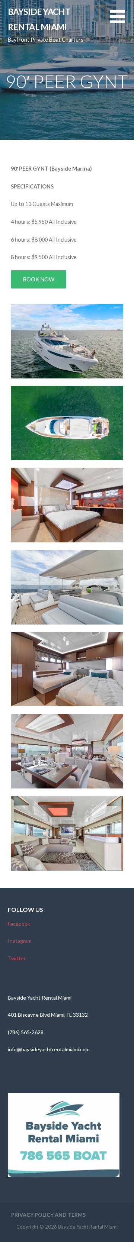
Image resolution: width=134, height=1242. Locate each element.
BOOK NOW (38, 279)
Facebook (19, 923)
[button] (122, 21)
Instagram (20, 941)
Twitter (17, 958)
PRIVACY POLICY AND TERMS (48, 1215)
